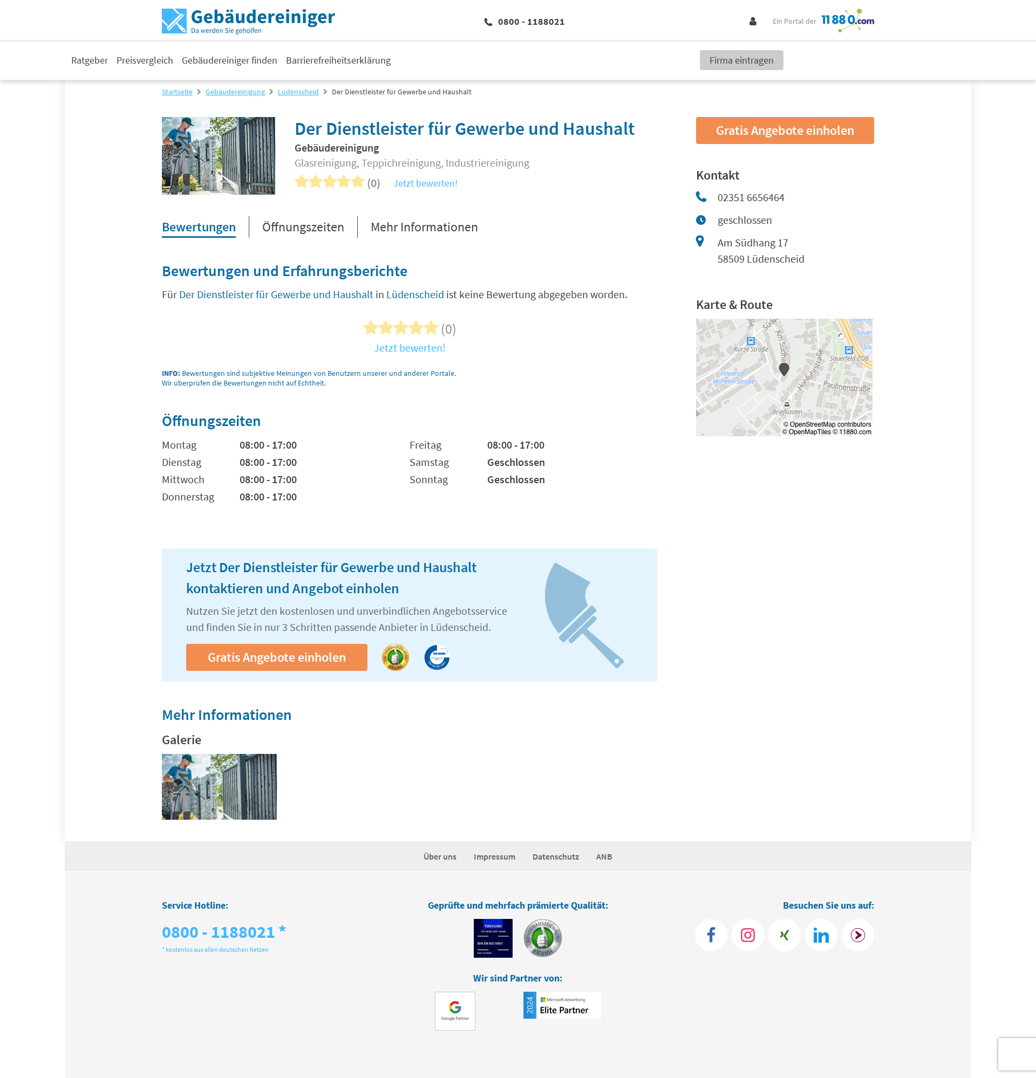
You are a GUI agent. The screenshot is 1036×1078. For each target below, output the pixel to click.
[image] (219, 787)
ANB (604, 856)
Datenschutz (556, 856)
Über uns (440, 856)
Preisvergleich (145, 60)
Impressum (494, 856)
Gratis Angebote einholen (277, 657)
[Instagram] (748, 935)
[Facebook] (711, 935)
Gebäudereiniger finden (229, 60)
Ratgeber (89, 60)
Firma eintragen (742, 60)
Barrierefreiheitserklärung (338, 60)
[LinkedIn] (821, 935)
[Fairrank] (858, 935)
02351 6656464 (751, 197)
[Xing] (784, 935)
